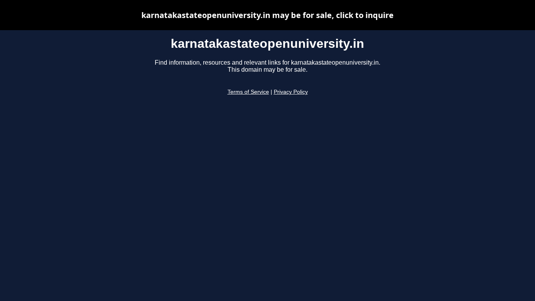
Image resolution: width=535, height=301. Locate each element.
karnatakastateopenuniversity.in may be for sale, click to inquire (267, 15)
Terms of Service (248, 92)
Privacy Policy (291, 92)
